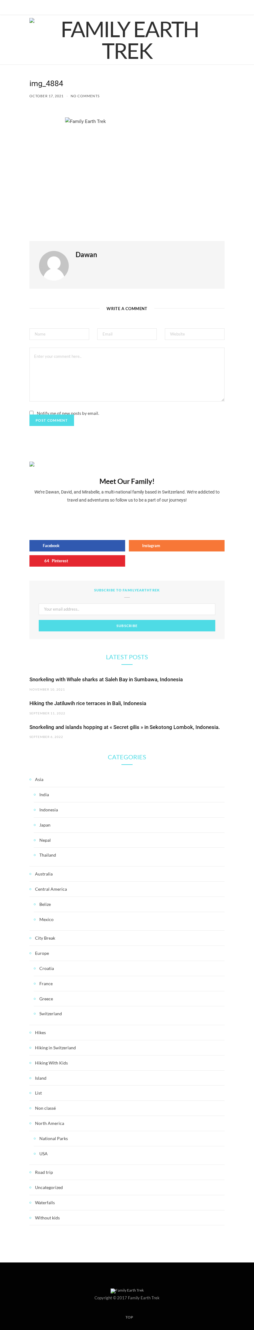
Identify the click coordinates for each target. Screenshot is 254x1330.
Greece (46, 998)
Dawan (86, 254)
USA (43, 1153)
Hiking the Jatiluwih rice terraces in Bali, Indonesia (87, 703)
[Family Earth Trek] (127, 39)
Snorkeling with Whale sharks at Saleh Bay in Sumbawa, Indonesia (106, 679)
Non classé (45, 1108)
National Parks (53, 1138)
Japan (44, 824)
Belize (45, 904)
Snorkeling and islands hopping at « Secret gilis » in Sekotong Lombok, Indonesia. (124, 727)
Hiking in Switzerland (55, 1047)
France (46, 983)
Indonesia (48, 809)
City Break (45, 938)
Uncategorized (49, 1187)
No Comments (85, 96)
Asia (39, 779)
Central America (51, 889)
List (38, 1092)
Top (129, 1317)
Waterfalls (45, 1202)
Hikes (40, 1032)
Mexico (46, 919)
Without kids (47, 1217)
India (44, 794)
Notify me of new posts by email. (68, 413)
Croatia (46, 968)
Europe (42, 953)
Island (40, 1078)
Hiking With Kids (51, 1062)
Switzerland (50, 1013)
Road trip (44, 1172)
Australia (44, 873)
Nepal (45, 840)
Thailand (47, 855)
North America (49, 1123)
